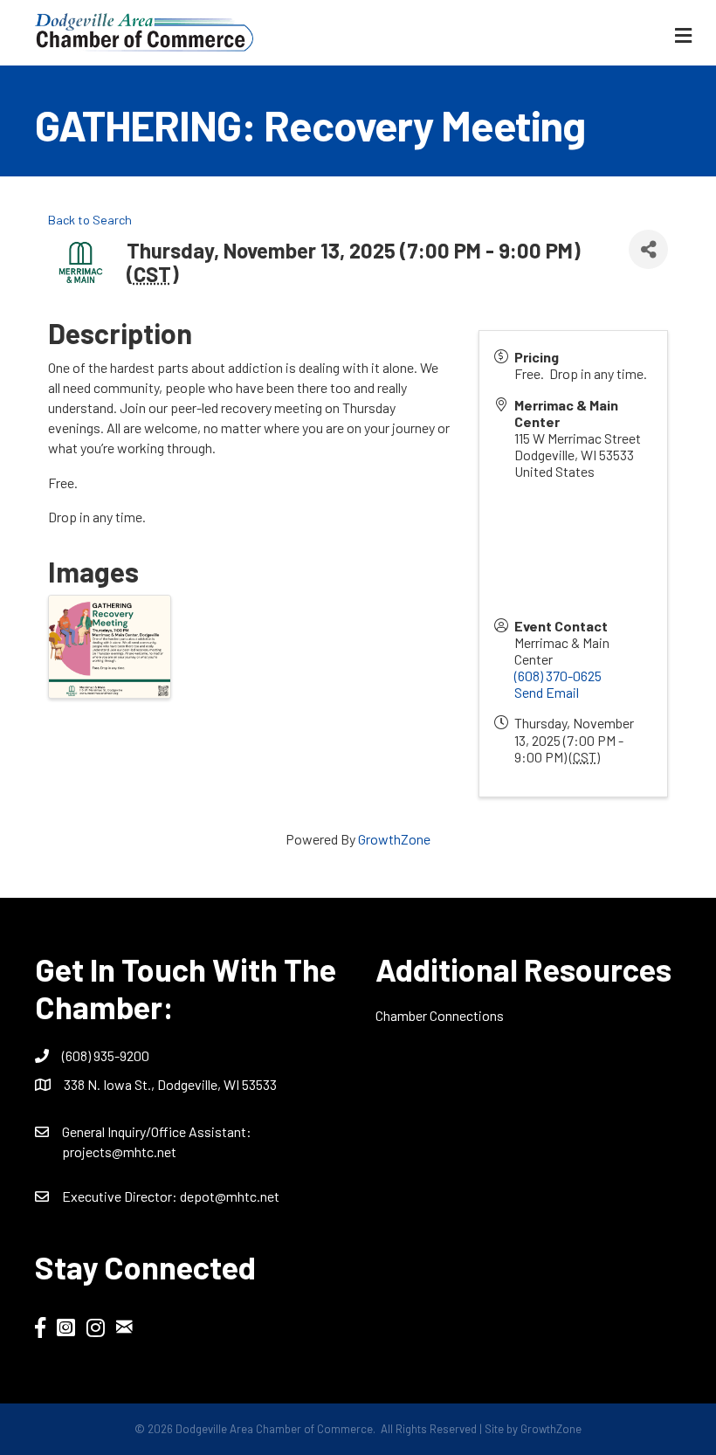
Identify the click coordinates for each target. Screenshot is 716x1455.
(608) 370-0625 (558, 675)
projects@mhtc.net (119, 1151)
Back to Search (90, 219)
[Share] (648, 249)
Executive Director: (121, 1196)
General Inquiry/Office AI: (156, 1131)
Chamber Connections (439, 1015)
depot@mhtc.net (229, 1196)
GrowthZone (394, 839)
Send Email (546, 692)
